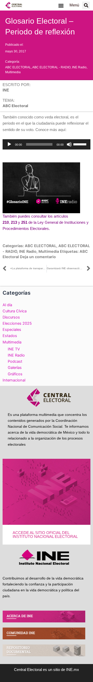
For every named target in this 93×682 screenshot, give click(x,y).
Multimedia (13, 72)
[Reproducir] (9, 144)
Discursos (11, 317)
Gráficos (15, 374)
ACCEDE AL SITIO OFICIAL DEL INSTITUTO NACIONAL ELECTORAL (45, 535)
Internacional (14, 380)
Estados (10, 335)
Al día (7, 305)
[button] (61, 5)
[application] (46, 144)
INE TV (14, 349)
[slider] (80, 143)
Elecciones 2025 (17, 323)
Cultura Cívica (15, 311)
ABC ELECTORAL (18, 67)
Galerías (15, 367)
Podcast (15, 361)
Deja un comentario (38, 257)
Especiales (12, 329)
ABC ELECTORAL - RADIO (51, 67)
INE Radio (79, 67)
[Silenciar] (69, 144)
